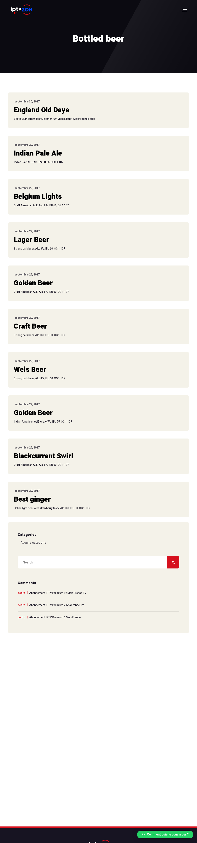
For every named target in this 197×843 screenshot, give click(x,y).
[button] (165, 834)
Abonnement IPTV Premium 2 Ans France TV (56, 605)
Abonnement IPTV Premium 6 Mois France (55, 617)
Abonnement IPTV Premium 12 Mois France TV (57, 593)
